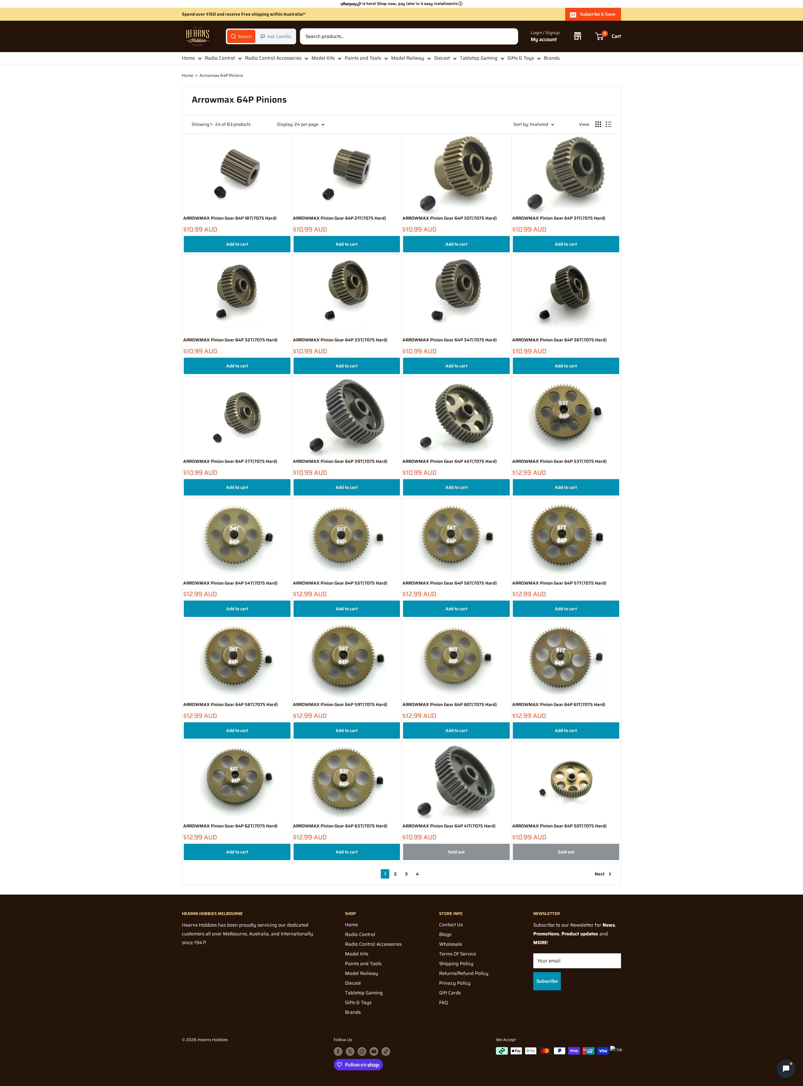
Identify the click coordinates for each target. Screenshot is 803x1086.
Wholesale (450, 944)
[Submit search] (510, 36)
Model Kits (323, 58)
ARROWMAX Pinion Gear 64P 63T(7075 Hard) (340, 826)
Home (188, 58)
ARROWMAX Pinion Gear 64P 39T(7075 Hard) (340, 461)
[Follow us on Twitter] (350, 1051)
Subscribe (547, 981)
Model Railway (407, 58)
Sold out (456, 851)
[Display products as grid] (598, 124)
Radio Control (220, 58)
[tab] (241, 36)
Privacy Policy (455, 983)
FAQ (443, 1002)
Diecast (442, 58)
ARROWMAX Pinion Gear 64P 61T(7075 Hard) (558, 704)
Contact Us (451, 924)
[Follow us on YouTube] (374, 1051)
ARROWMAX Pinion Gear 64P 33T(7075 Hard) (340, 340)
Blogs (445, 934)
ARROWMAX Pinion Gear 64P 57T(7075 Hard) (559, 583)
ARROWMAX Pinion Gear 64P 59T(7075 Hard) (340, 704)
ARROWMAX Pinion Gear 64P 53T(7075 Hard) (559, 461)
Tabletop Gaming (478, 58)
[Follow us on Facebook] (338, 1051)
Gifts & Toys (521, 58)
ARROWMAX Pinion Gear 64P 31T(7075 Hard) (558, 218)
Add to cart (237, 244)
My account (544, 40)
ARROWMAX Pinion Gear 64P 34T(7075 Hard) (449, 340)
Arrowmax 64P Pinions (221, 75)
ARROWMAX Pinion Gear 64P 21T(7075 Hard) (339, 218)
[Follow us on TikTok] (385, 1051)
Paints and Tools (363, 58)
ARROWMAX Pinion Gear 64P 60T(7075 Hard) (449, 704)
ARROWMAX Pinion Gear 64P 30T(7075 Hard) (449, 218)
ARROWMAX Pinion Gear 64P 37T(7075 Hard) (230, 461)
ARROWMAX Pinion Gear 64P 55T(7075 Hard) (340, 583)
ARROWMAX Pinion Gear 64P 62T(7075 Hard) (230, 826)
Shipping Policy (456, 963)
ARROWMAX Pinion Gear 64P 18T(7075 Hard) (230, 218)
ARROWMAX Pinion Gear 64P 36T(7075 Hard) (559, 340)
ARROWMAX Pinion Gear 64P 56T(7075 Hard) (449, 583)
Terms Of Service (457, 954)
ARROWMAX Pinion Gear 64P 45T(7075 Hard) (449, 461)
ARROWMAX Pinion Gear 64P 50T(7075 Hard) (559, 826)
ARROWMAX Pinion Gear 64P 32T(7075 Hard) (230, 340)
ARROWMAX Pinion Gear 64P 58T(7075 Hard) (230, 704)
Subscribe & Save (597, 14)
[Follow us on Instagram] (362, 1051)
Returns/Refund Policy (463, 973)
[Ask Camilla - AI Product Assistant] (786, 1068)
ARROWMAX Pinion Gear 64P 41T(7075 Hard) (449, 826)
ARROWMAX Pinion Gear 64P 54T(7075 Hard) (230, 583)
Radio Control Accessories (273, 58)
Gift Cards (450, 993)
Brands (552, 58)
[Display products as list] (608, 124)
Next (599, 873)
